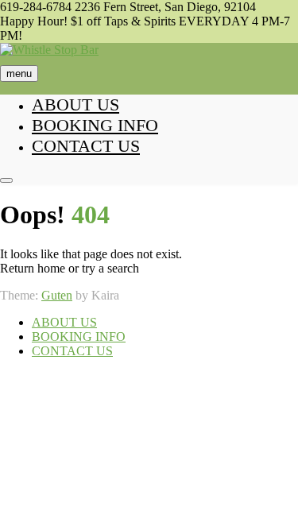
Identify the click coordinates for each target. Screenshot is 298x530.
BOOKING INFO (95, 125)
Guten (56, 295)
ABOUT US (75, 104)
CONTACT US (86, 146)
